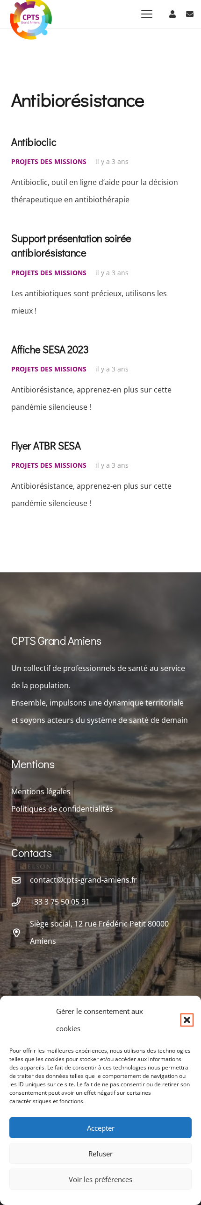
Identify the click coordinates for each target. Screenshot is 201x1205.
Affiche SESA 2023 (49, 349)
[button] (187, 1020)
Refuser (100, 1153)
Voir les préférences (100, 1179)
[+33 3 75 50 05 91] (20, 902)
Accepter (101, 1128)
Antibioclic (33, 142)
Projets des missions (48, 161)
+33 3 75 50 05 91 (60, 902)
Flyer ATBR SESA (45, 445)
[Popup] (190, 14)
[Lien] (172, 14)
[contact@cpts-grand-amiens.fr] (20, 880)
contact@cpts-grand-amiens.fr (83, 880)
